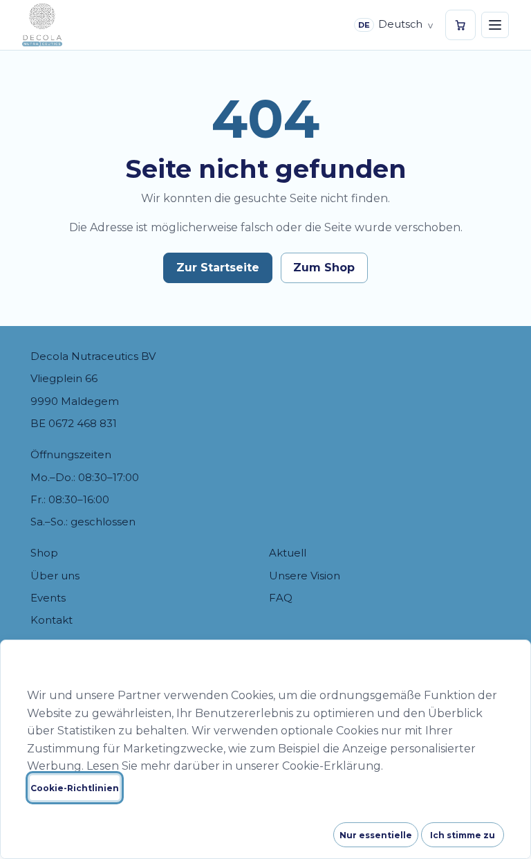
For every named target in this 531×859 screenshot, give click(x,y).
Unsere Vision (304, 575)
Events (48, 597)
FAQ (280, 597)
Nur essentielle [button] (375, 835)
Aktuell (287, 552)
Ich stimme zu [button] (462, 835)
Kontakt (51, 619)
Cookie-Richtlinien (74, 788)
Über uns (55, 575)
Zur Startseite (217, 267)
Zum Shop (324, 267)
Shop (44, 552)
